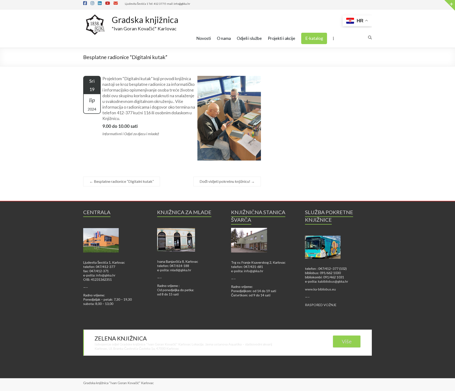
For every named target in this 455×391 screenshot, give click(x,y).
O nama (224, 38)
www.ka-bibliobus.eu (320, 289)
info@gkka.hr (105, 275)
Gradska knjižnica (145, 19)
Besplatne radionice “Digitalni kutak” (121, 181)
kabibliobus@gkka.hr (333, 281)
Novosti (203, 38)
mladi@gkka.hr (180, 270)
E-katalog (314, 38)
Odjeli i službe (249, 38)
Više (347, 341)
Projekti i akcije (281, 38)
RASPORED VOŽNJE (321, 305)
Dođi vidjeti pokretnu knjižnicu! (227, 181)
